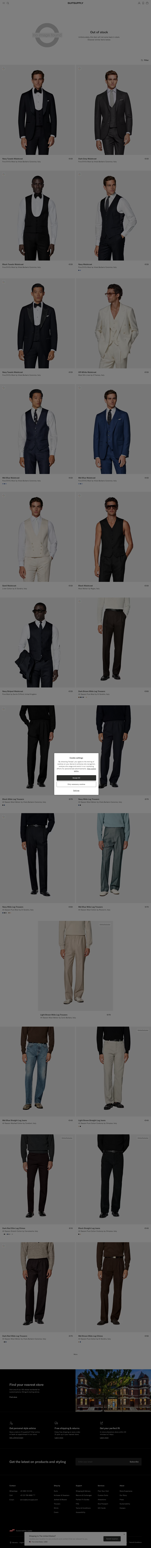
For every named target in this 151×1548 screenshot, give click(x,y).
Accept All (76, 778)
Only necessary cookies (76, 784)
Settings (76, 790)
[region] (76, 774)
